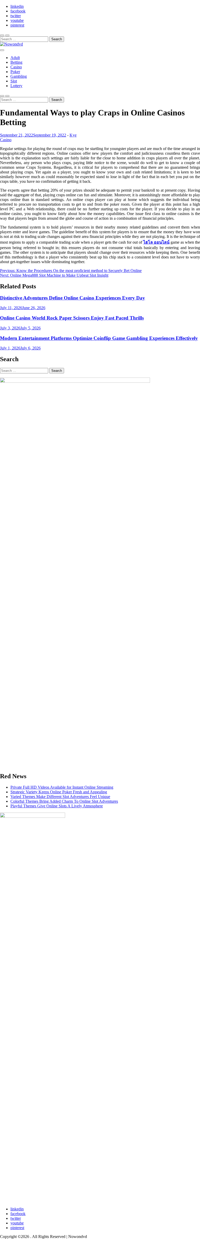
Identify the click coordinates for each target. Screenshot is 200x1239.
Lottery (16, 85)
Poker (15, 71)
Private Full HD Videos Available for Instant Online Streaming (61, 787)
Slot (13, 81)
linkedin (17, 6)
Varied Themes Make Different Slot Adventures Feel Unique (60, 796)
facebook (18, 11)
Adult (15, 57)
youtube (17, 20)
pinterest (17, 25)
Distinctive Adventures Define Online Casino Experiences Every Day (72, 298)
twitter (15, 16)
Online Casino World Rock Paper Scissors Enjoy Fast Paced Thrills (72, 318)
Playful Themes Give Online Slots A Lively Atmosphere (56, 806)
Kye (73, 135)
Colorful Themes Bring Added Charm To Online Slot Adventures (64, 801)
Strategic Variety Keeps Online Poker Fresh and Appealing (58, 792)
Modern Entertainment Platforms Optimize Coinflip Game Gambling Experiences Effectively (99, 338)
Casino (16, 67)
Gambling (18, 76)
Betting (16, 62)
